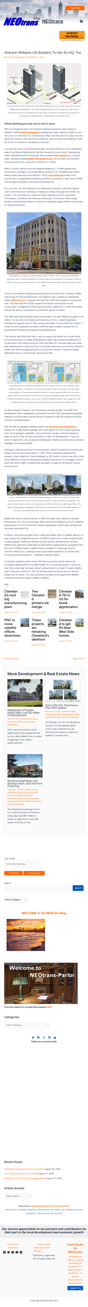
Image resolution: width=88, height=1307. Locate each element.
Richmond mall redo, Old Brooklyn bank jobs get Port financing (24, 783)
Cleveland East (31, 790)
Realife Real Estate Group (40, 159)
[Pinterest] (21, 1252)
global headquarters (30, 132)
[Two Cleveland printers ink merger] (52, 594)
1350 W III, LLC (18, 300)
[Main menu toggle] (81, 21)
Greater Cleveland (15, 722)
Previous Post (10, 658)
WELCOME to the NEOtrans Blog (44, 913)
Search (7, 883)
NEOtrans (52, 21)
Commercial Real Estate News (20, 795)
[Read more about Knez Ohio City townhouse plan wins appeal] (63, 690)
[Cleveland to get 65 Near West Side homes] (79, 622)
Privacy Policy (44, 1244)
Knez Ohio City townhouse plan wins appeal (61, 706)
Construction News (53, 714)
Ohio (26, 722)
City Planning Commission (61, 426)
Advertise (12, 1247)
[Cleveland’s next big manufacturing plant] (25, 594)
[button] (75, 8)
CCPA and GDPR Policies (42, 1249)
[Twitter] (8, 1252)
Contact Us (12, 1244)
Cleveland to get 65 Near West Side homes (66, 627)
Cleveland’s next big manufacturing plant (24, 1169)
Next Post (79, 658)
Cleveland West (69, 711)
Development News (29, 719)
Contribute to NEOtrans (75, 1248)
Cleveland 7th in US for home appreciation (24, 1178)
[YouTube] (16, 1252)
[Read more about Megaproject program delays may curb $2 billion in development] (25, 693)
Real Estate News (52, 717)
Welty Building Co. (61, 155)
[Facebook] (4, 1252)
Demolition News (32, 798)
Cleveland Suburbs (15, 793)
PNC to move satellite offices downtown (12, 627)
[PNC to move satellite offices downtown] (25, 622)
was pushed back (56, 175)
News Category (12, 899)
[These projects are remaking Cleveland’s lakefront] (52, 622)
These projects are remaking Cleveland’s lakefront (40, 629)
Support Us (75, 1288)
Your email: (9, 858)
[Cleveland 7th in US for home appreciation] (79, 594)
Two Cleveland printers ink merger (21, 1173)
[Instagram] (12, 1252)
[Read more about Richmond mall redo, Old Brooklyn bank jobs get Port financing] (25, 765)
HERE (49, 1007)
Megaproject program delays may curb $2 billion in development (23, 712)
